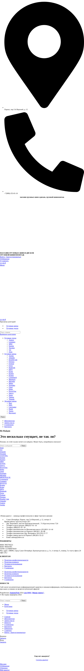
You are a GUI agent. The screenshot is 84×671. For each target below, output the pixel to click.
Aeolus (11, 356)
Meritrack (12, 379)
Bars (10, 403)
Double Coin (4, 499)
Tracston (12, 348)
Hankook (12, 368)
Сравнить (8, 630)
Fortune (11, 364)
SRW (10, 344)
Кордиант (12, 413)
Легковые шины (10, 401)
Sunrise (11, 346)
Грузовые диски (10, 338)
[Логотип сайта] (13, 251)
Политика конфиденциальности (16, 560)
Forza (11, 366)
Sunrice (2, 460)
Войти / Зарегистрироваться (14, 632)
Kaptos (11, 373)
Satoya (11, 393)
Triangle (11, 399)
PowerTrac (12, 391)
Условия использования (13, 564)
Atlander (12, 358)
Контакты (8, 566)
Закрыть (3, 638)
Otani (11, 387)
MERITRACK (5, 477)
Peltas (11, 389)
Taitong (11, 397)
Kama (11, 372)
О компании (9, 568)
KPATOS (3, 483)
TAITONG (4, 456)
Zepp (10, 352)
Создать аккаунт (42, 660)
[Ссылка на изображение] (12, 512)
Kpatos (11, 375)
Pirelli (11, 409)
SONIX (2, 464)
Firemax (11, 362)
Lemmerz (12, 342)
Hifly (10, 405)
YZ (10, 350)
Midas (11, 383)
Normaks (12, 385)
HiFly (11, 370)
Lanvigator (12, 407)
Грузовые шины (10, 354)
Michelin (12, 381)
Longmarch (13, 377)
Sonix (11, 395)
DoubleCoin (13, 360)
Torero (11, 411)
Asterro (11, 340)
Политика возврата (11, 562)
